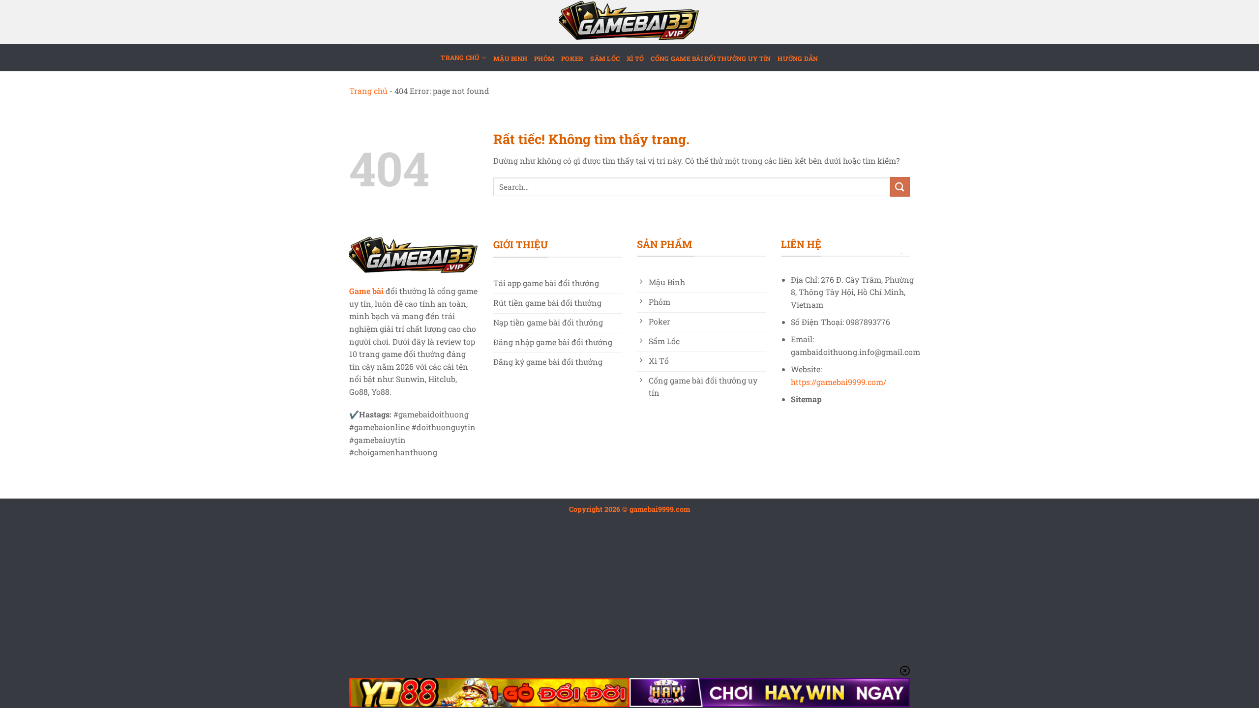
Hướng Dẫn (798, 58)
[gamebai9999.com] (629, 22)
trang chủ (460, 57)
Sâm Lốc (605, 58)
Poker (572, 58)
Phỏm (544, 58)
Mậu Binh (510, 58)
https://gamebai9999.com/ (838, 382)
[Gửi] (900, 186)
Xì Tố (635, 58)
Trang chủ (368, 91)
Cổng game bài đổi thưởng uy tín (711, 58)
